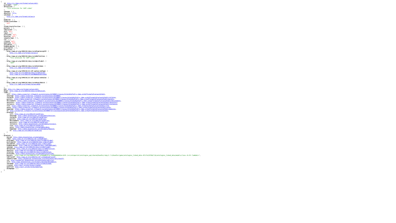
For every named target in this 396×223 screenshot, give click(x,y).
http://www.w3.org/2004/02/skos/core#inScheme (33, 163)
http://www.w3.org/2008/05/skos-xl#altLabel (34, 144)
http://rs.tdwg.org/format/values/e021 (22, 3)
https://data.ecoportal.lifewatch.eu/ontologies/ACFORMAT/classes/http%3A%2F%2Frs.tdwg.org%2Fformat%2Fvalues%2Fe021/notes (61, 107)
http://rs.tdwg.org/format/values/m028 (25, 84)
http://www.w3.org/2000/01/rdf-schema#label (29, 139)
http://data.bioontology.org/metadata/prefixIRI (35, 153)
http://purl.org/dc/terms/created (27, 165)
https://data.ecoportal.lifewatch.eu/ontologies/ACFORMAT (37, 96)
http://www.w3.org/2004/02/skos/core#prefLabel (34, 140)
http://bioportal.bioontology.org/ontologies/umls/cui (32, 160)
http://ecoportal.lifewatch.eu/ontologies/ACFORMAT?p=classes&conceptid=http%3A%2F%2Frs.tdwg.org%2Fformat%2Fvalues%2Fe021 (59, 111)
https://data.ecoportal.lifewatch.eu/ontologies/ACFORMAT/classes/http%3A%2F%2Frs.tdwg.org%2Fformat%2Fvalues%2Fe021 (58, 94)
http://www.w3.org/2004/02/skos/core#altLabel (32, 147)
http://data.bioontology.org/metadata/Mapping (36, 129)
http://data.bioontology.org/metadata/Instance (37, 124)
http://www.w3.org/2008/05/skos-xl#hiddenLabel (37, 145)
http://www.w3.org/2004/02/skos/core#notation (33, 152)
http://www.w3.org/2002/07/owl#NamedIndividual (28, 74)
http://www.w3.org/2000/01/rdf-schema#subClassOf (36, 157)
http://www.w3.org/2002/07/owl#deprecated (31, 150)
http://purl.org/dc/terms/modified (28, 167)
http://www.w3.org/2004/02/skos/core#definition (36, 148)
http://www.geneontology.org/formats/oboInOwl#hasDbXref (34, 162)
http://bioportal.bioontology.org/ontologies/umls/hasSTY (41, 158)
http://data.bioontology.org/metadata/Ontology (36, 115)
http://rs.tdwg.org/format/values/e (21, 16)
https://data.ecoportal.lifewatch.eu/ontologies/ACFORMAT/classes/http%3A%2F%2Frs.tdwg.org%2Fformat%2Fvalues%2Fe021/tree (60, 106)
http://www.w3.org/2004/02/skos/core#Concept (27, 73)
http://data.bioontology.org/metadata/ (28, 137)
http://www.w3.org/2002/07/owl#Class (29, 114)
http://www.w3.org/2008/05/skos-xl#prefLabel (35, 142)
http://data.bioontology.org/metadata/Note (32, 127)
